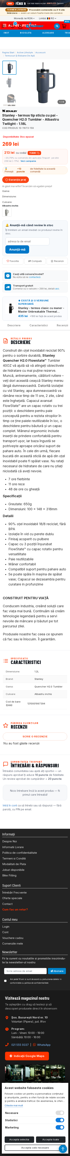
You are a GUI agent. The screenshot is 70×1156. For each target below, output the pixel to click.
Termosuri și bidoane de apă (20, 55)
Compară (37, 261)
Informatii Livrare (13, 847)
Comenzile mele (12, 943)
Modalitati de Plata (14, 864)
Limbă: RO (46, 18)
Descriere (14, 325)
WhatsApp (43, 1045)
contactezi (35, 277)
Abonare (58, 970)
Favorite (14, 261)
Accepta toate (50, 1139)
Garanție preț (17, 179)
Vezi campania (28, 161)
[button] (5, 26)
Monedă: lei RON (23, 18)
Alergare (49, 33)
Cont (5, 932)
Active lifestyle (25, 52)
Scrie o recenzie (35, 736)
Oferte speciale (12, 898)
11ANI (32, 153)
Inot (7, 33)
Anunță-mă (17, 249)
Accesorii (40, 52)
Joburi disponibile (13, 870)
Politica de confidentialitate (19, 852)
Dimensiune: (9, 196)
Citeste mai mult (13, 1105)
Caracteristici (38, 325)
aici (57, 288)
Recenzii (59, 261)
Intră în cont (10, 805)
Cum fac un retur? (15, 909)
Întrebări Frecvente (14, 892)
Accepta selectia (19, 1139)
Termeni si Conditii (14, 858)
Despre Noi (9, 841)
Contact (7, 904)
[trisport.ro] (34, 26)
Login (5, 926)
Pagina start (8, 52)
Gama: (6, 191)
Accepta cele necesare (35, 1147)
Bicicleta (26, 33)
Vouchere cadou (12, 938)
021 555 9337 (20, 1045)
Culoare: (7, 201)
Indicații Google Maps (29, 1056)
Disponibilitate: (11, 136)
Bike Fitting (9, 875)
